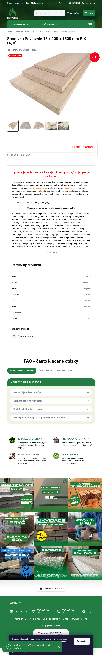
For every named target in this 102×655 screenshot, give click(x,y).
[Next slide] (92, 86)
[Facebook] (84, 611)
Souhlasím (82, 641)
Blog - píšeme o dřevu (51, 626)
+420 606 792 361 (68, 611)
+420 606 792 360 (43, 611)
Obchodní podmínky (51, 619)
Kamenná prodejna (21, 3)
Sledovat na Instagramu (53, 588)
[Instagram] (89, 611)
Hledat (61, 13)
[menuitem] (22, 24)
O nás (9, 3)
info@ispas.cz (21, 611)
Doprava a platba (32, 619)
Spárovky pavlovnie (26, 336)
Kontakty (19, 619)
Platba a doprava (38, 3)
